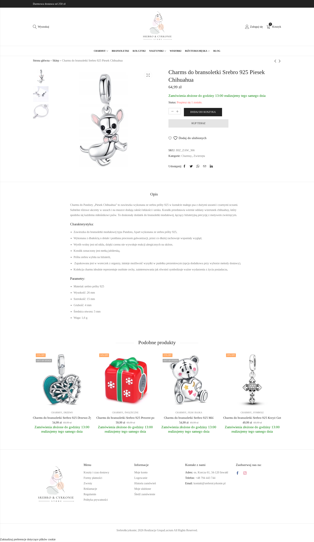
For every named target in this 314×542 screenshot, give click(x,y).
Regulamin (90, 494)
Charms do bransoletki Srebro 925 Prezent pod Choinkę (132, 418)
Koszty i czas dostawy (96, 472)
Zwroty (88, 483)
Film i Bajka (195, 412)
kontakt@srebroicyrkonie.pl (210, 483)
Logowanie (140, 477)
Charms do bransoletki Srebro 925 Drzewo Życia (64, 418)
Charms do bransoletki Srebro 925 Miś (189, 418)
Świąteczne (131, 412)
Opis (154, 194)
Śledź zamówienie (144, 494)
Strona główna (41, 60)
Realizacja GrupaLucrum (158, 530)
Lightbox (148, 75)
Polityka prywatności (96, 499)
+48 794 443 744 (205, 477)
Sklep (56, 60)
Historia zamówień (145, 483)
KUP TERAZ (199, 123)
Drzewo (68, 412)
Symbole (258, 412)
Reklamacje (90, 488)
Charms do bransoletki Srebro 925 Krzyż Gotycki (255, 418)
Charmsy (186, 155)
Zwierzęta (199, 155)
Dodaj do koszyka (203, 112)
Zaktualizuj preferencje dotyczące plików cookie (28, 539)
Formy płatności (93, 477)
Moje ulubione (142, 488)
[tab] (154, 194)
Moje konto (141, 472)
